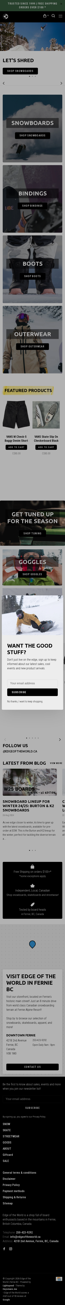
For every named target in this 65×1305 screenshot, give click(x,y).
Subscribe (19, 692)
